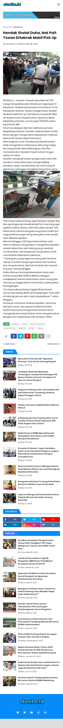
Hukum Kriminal (37, 324)
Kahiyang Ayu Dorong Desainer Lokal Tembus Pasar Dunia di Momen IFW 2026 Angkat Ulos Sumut (38, 421)
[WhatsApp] (34, 336)
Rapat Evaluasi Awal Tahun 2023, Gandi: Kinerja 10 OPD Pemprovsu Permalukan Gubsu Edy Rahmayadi (37, 650)
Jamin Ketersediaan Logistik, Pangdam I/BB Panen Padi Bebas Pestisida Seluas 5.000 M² (35, 561)
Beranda (7, 27)
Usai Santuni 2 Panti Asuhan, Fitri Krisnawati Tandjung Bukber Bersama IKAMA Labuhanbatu (38, 622)
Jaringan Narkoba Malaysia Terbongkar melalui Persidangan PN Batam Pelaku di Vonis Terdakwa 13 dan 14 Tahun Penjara (37, 376)
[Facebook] (14, 336)
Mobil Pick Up (9, 328)
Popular (9, 533)
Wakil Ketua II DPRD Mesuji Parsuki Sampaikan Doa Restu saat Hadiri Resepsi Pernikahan (36, 436)
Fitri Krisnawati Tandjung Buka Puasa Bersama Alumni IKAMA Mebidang (38, 679)
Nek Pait (22, 328)
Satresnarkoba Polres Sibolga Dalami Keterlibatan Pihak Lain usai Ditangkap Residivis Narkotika (39, 469)
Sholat (31, 328)
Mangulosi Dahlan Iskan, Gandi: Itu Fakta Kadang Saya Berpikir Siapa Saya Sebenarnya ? (36, 591)
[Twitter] (21, 336)
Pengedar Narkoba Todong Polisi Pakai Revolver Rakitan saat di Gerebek (39, 483)
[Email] (41, 336)
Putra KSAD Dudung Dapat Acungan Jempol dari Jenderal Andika (37, 635)
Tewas (40, 328)
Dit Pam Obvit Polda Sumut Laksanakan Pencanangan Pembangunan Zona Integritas (34, 606)
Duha (24, 324)
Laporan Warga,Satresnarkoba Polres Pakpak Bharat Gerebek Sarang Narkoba (38, 497)
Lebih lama (52, 343)
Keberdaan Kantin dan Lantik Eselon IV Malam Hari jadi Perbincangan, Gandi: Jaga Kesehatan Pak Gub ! (38, 665)
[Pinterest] (27, 336)
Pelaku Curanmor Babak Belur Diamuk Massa (38, 406)
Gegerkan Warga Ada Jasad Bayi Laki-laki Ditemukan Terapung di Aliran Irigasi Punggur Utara (39, 392)
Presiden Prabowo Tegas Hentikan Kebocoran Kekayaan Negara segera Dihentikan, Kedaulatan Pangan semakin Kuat (38, 452)
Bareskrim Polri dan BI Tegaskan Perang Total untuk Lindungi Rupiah (37, 360)
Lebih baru (10, 343)
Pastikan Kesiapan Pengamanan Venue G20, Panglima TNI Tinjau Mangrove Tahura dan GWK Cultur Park (36, 544)
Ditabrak (18, 27)
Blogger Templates (37, 722)
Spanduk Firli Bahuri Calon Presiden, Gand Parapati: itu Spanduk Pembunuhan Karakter (37, 576)
